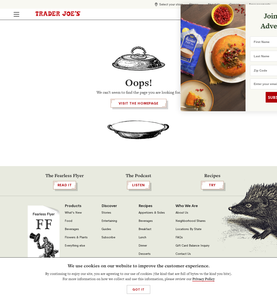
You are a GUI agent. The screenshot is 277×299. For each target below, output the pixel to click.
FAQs (179, 237)
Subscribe (108, 237)
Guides (106, 229)
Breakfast (144, 229)
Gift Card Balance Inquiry (192, 245)
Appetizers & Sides (151, 212)
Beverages (72, 229)
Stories (106, 212)
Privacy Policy (203, 278)
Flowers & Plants (76, 237)
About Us (182, 212)
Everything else (75, 245)
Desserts (144, 254)
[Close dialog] (267, 10)
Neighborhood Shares (191, 221)
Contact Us (183, 254)
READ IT (65, 185)
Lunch (142, 237)
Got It (138, 289)
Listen (138, 185)
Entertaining (109, 221)
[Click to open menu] (16, 14)
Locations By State (188, 229)
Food (68, 221)
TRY (212, 185)
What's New (73, 212)
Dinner (142, 245)
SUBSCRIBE (240, 97)
